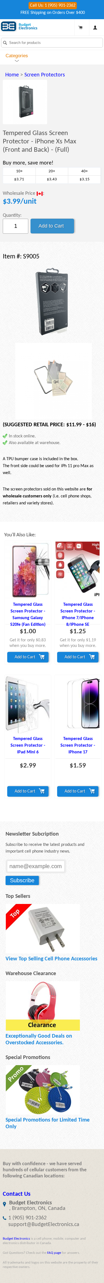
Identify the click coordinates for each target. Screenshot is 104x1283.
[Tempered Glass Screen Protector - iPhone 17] (77, 704)
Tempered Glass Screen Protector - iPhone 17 (77, 745)
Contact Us (17, 1194)
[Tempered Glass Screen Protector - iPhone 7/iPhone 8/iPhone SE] (77, 570)
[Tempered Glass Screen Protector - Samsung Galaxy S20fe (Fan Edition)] (27, 570)
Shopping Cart (80, 27)
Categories (17, 55)
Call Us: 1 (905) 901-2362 (52, 5)
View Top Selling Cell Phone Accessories (51, 959)
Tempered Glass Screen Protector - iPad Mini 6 (28, 745)
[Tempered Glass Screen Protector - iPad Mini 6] (27, 704)
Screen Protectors (44, 75)
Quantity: (12, 215)
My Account (95, 27)
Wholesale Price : (23, 193)
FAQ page (54, 1253)
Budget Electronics (16, 1238)
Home (12, 75)
